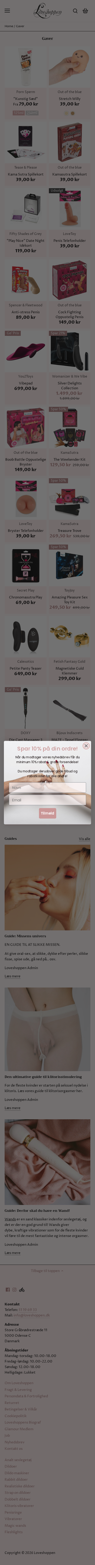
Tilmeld (47, 813)
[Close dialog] (86, 745)
